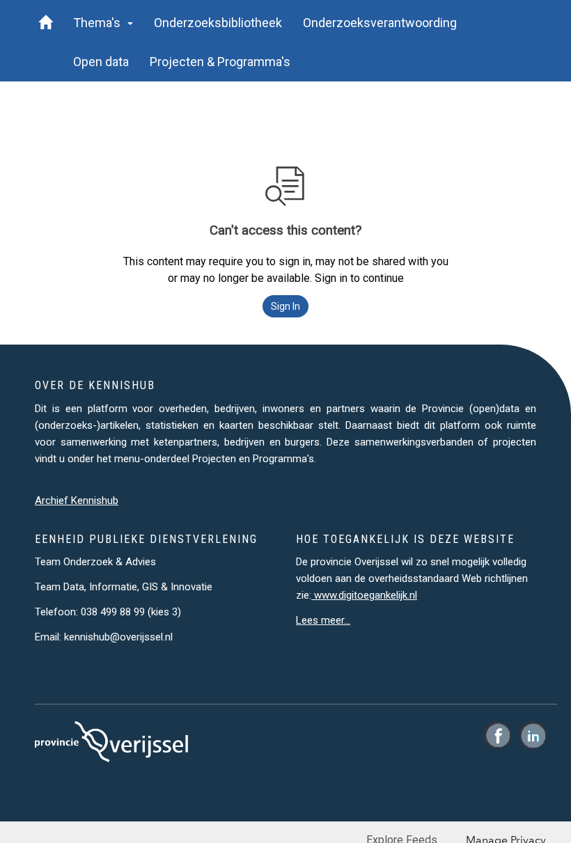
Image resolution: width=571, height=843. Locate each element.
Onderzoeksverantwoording (380, 22)
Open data (101, 61)
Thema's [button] (99, 22)
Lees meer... (323, 620)
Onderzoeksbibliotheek (218, 22)
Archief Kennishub (76, 500)
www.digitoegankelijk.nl (364, 595)
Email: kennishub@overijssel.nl (104, 637)
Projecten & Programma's (220, 61)
